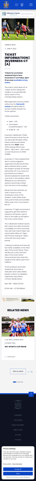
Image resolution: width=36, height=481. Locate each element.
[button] (30, 372)
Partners (18, 415)
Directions (18, 430)
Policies (18, 440)
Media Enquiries (18, 425)
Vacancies (18, 420)
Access (18, 435)
